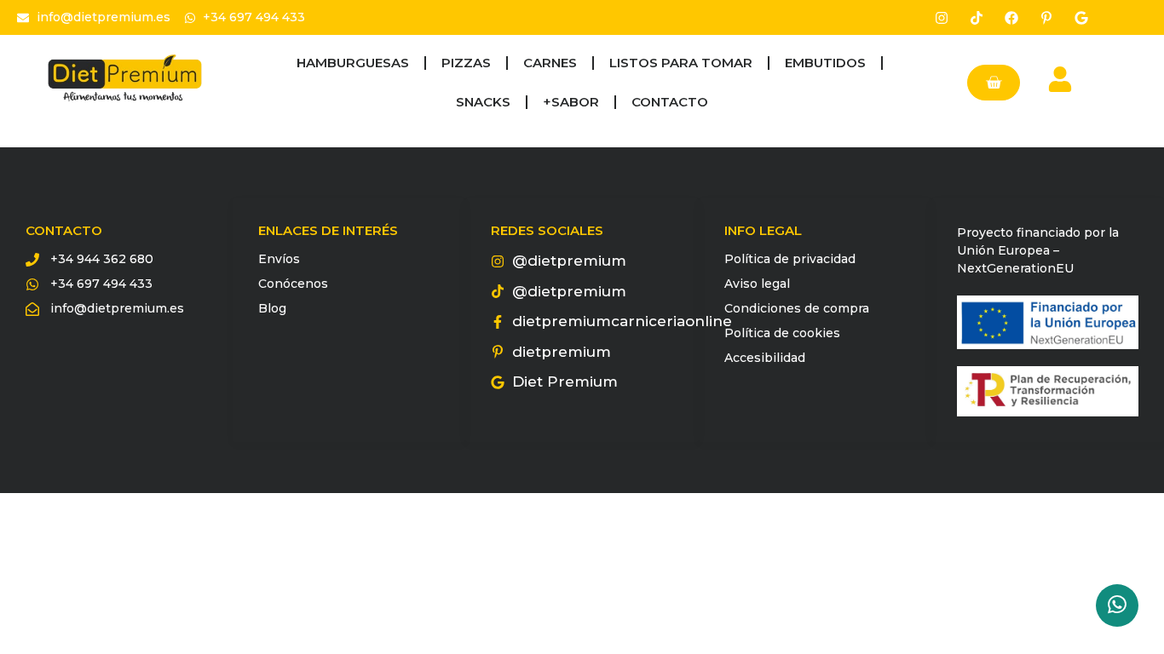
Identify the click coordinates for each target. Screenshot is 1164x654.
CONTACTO (669, 102)
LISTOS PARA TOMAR (680, 62)
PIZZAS (466, 62)
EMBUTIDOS (825, 62)
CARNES (550, 62)
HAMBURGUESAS (353, 62)
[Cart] (993, 82)
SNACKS (483, 102)
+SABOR (571, 102)
